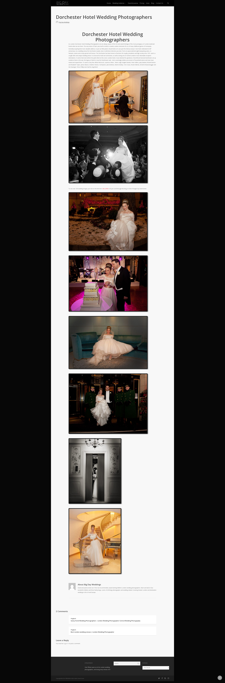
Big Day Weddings (64, 22)
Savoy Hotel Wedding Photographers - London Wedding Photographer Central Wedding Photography (105, 621)
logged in (66, 643)
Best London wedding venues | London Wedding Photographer (92, 632)
